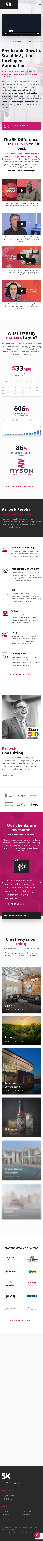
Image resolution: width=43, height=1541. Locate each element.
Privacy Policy (13, 1533)
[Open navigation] (41, 4)
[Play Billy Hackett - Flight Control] (21, 190)
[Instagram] (11, 1483)
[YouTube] (15, 1483)
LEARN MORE (9, 775)
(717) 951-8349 (8, 1495)
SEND (9, 1455)
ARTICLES (5, 1515)
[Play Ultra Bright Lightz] (21, 291)
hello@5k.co (7, 1499)
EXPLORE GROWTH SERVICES (22, 675)
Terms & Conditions (28, 1533)
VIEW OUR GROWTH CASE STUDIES (21, 487)
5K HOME (5, 1512)
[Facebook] (3, 1483)
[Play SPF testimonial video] (21, 257)
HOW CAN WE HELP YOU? (21, 1321)
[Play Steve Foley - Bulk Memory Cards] (21, 224)
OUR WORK (26, 1515)
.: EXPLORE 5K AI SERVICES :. (21, 41)
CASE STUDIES (27, 1512)
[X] (7, 1483)
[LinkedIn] (19, 1483)
